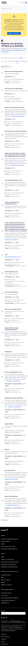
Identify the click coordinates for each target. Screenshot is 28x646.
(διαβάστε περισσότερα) (17, 116)
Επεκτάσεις (20, 170)
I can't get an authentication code (13, 180)
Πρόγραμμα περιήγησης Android (10, 562)
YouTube (4, 617)
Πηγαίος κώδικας (5, 541)
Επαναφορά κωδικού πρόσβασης (10, 598)
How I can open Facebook (11, 292)
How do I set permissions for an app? (14, 107)
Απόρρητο (3, 639)
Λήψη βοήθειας (5, 602)
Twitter (3, 544)
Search (20, 3)
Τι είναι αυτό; (4, 595)
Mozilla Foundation (15, 621)
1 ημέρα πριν (18, 82)
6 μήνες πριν (18, 392)
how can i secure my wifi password (14, 88)
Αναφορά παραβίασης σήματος (9, 539)
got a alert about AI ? (10, 470)
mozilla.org (4, 634)
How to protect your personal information (16, 131)
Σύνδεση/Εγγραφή (6, 593)
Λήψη (2, 557)
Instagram (6, 617)
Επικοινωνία (4, 644)
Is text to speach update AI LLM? (13, 372)
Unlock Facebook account (11, 271)
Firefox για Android (10, 79)
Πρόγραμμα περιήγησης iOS (8, 564)
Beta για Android (5, 580)
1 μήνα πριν (18, 147)
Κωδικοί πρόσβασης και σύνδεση (13, 98)
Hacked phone (8, 351)
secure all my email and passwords (14, 71)
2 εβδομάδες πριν (19, 125)
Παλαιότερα (4, 520)
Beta (2, 577)
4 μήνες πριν (18, 345)
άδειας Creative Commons (8, 630)
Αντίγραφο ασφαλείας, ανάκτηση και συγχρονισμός (15, 282)
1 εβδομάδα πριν (20, 101)
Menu (23, 3)
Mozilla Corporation (20, 622)
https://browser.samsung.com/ (13, 256)
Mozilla (4, 530)
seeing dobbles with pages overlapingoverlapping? (12, 328)
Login (6, 254)
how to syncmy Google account (13, 309)
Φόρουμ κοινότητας (6, 8)
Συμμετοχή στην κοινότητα (8, 546)
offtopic (21, 57)
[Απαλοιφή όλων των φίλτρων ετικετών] (25, 58)
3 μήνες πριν (18, 322)
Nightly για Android (6, 584)
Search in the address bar (11, 496)
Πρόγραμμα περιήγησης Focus (9, 566)
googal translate (9, 424)
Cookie (3, 641)
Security (7, 449)
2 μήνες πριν (24, 265)
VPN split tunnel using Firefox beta (14, 398)
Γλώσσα (3, 610)
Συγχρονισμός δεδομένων (8, 600)
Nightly (3, 582)
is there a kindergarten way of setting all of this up (12, 203)
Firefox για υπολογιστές (7, 559)
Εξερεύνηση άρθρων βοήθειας (9, 549)
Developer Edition (6, 575)
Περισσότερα (23, 61)
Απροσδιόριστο (20, 79)
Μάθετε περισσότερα (14, 33)
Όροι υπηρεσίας (5, 636)
